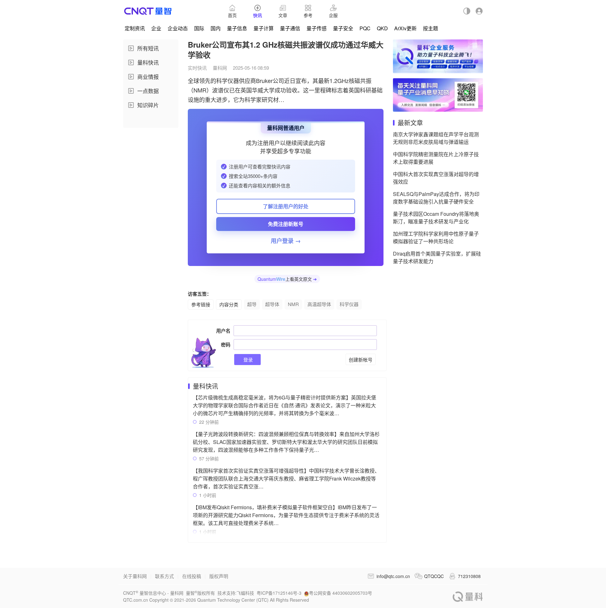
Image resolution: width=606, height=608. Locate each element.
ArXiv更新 (405, 28)
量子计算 (263, 28)
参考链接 (200, 304)
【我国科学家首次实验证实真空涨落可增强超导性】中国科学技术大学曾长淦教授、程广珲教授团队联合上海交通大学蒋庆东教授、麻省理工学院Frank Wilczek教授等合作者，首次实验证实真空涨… (286, 478)
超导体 (272, 304)
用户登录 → (286, 241)
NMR (293, 304)
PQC (365, 28)
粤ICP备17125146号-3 (279, 593)
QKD (382, 28)
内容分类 (228, 304)
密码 (225, 344)
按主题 (430, 28)
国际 (199, 28)
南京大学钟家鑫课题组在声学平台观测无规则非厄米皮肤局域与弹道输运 (436, 138)
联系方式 (164, 576)
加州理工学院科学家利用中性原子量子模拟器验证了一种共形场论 (436, 237)
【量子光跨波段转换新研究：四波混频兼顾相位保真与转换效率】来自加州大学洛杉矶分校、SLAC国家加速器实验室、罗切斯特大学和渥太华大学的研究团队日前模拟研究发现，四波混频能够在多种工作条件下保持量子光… (286, 441)
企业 (156, 28)
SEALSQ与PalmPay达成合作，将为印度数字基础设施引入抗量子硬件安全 (436, 197)
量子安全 (343, 28)
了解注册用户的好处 (285, 206)
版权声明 (218, 576)
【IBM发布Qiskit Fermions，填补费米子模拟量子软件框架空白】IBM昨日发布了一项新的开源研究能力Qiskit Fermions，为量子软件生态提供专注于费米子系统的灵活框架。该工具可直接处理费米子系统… (286, 515)
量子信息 (237, 28)
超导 (252, 304)
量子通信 (290, 28)
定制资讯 (135, 28)
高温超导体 (319, 304)
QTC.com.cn (468, 596)
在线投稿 (191, 576)
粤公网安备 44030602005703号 (340, 593)
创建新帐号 (360, 359)
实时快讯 (197, 67)
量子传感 (316, 28)
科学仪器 (349, 304)
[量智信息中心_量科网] (148, 11)
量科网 (220, 67)
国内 (216, 28)
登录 (247, 359)
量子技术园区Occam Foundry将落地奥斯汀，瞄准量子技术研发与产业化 (436, 217)
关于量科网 (135, 576)
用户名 (223, 330)
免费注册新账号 (285, 223)
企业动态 (178, 28)
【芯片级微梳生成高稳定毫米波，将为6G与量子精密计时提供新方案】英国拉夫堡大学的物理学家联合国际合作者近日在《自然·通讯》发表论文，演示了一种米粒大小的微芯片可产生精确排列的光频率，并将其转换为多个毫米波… (284, 405)
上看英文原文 (287, 279)
